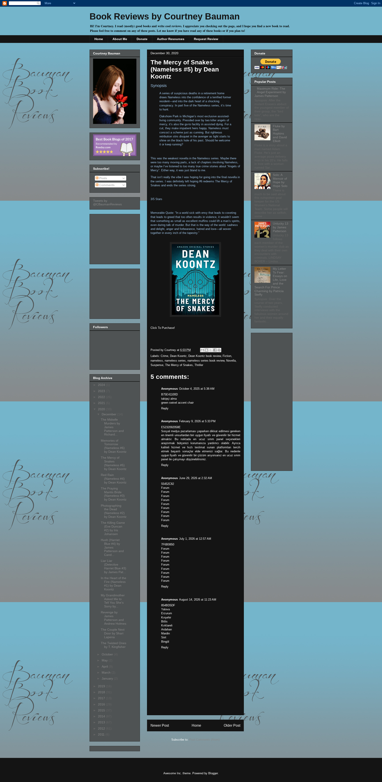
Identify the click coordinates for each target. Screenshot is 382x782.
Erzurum (166, 613)
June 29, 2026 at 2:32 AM (195, 478)
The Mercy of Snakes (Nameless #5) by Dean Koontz (113, 463)
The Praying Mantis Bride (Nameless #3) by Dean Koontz (113, 494)
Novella (231, 360)
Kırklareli (166, 625)
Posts (102, 178)
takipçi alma (169, 398)
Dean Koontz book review (204, 356)
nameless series (175, 360)
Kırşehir (166, 617)
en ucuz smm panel (208, 439)
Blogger (213, 773)
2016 (102, 704)
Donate (142, 39)
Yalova (165, 609)
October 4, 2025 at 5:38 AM (196, 388)
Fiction (227, 356)
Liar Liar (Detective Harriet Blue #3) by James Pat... (113, 566)
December (109, 414)
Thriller (199, 365)
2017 (102, 698)
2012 (102, 728)
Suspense (157, 365)
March (106, 672)
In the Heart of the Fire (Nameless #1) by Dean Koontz (113, 583)
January (108, 678)
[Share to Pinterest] (219, 350)
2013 (102, 722)
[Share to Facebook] (215, 350)
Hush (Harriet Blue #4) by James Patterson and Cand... (112, 547)
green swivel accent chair (177, 402)
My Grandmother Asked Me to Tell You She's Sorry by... (113, 600)
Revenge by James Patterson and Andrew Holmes (113, 618)
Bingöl (165, 641)
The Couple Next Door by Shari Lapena (112, 633)
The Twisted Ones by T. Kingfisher (113, 645)
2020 (102, 409)
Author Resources (170, 39)
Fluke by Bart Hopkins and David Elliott (280, 133)
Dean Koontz (178, 356)
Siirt (163, 637)
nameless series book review (205, 360)
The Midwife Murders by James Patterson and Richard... (112, 427)
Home (98, 39)
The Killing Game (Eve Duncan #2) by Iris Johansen (113, 528)
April (105, 666)
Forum (165, 487)
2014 (102, 716)
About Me (120, 39)
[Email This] (202, 350)
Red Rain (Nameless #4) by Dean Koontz (113, 478)
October (108, 654)
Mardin (165, 633)
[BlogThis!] (206, 350)
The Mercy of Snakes (179, 365)
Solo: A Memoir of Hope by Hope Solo (280, 180)
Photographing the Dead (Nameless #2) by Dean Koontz (113, 511)
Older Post (232, 725)
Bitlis (164, 621)
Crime (164, 356)
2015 (102, 710)
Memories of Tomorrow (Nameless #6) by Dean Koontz (113, 446)
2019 (102, 686)
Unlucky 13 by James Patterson (280, 227)
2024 (102, 385)
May (105, 660)
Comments (106, 185)
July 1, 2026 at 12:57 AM (195, 538)
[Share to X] (210, 350)
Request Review (206, 39)
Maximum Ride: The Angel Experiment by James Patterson (270, 92)
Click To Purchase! (163, 327)
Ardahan (166, 629)
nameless (157, 360)
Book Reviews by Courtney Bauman (165, 16)
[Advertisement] (115, 238)
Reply (164, 408)
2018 (102, 692)
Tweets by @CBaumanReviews (107, 202)
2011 (101, 734)
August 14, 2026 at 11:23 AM (197, 599)
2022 (102, 397)
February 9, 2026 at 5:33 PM (197, 421)
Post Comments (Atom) (204, 739)
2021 (102, 403)
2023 (102, 391)
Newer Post (160, 725)
